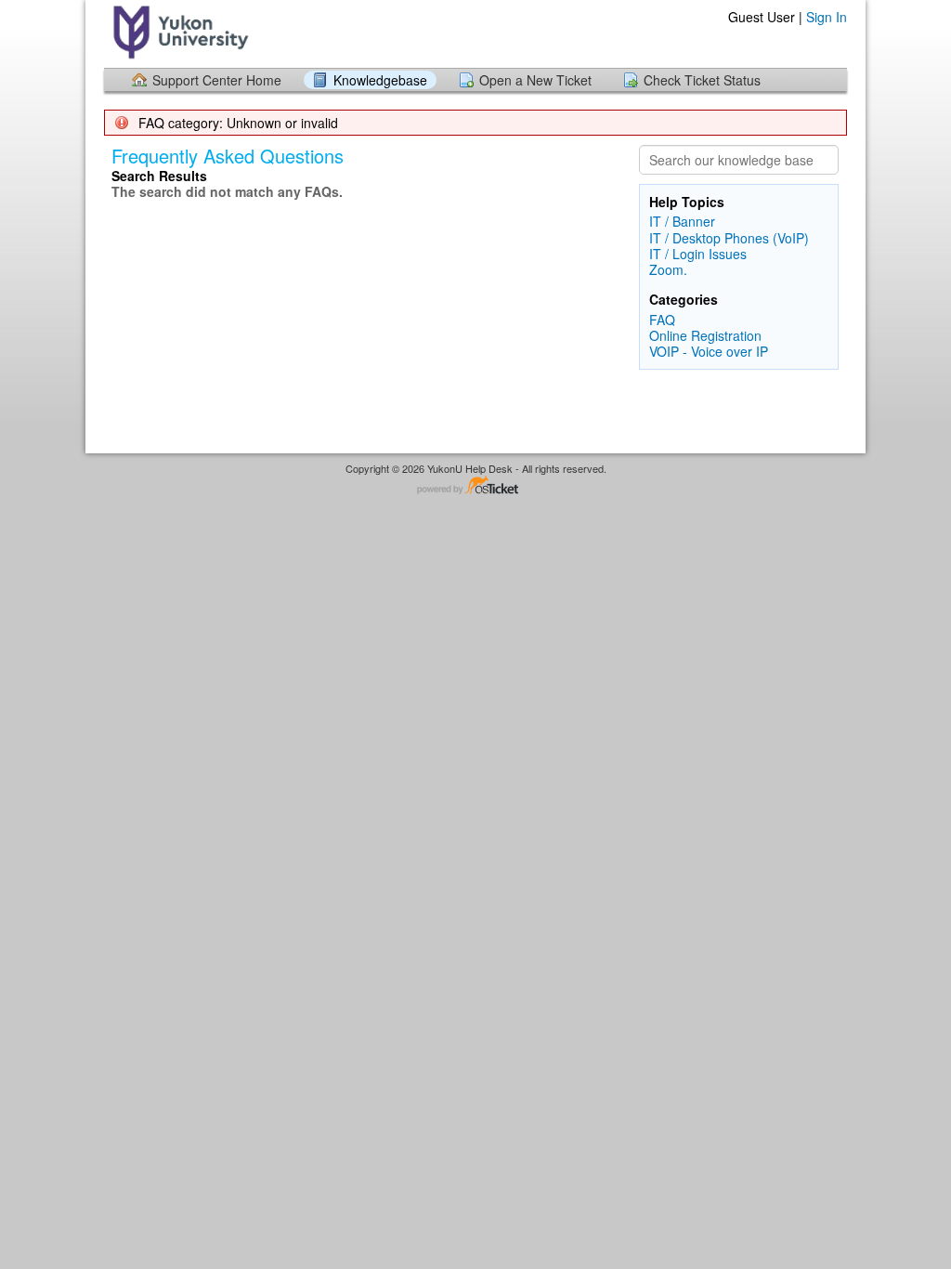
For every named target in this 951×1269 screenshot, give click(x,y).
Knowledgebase (380, 80)
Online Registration (705, 335)
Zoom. (668, 269)
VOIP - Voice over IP (708, 351)
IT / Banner (682, 221)
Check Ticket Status (702, 80)
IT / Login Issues (698, 253)
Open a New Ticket (535, 80)
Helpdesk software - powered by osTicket (475, 486)
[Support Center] (179, 33)
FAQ (662, 319)
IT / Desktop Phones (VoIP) (729, 238)
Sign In (826, 16)
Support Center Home (216, 80)
